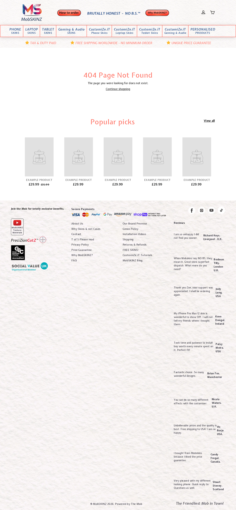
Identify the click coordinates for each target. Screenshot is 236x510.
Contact (76, 234)
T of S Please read (82, 239)
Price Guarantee (81, 250)
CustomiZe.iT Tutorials (137, 255)
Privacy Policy (80, 244)
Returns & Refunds (135, 244)
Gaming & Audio (71, 31)
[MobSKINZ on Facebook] (191, 211)
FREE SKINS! (131, 250)
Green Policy (130, 229)
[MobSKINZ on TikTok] (221, 211)
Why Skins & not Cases (85, 229)
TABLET (48, 31)
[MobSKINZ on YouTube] (211, 211)
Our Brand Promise (135, 223)
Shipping (128, 239)
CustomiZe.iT (99, 31)
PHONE (15, 31)
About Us (77, 223)
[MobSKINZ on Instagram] (201, 211)
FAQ (74, 260)
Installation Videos (134, 234)
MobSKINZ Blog (133, 260)
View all (209, 121)
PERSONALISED (202, 31)
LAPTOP (31, 31)
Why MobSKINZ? (82, 255)
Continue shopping (118, 89)
